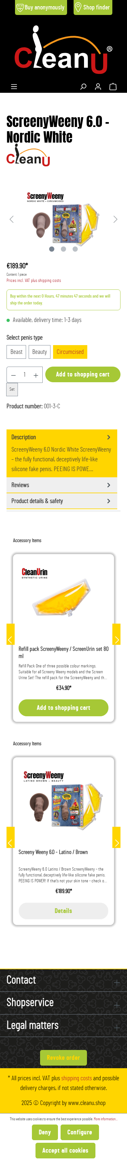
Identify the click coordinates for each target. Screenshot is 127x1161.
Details (63, 911)
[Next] (115, 218)
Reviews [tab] (20, 485)
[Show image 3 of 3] (75, 249)
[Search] (83, 85)
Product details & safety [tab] (37, 501)
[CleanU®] (28, 153)
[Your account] (98, 85)
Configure (79, 1132)
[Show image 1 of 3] (51, 249)
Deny (45, 1132)
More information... (106, 1119)
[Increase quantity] (36, 375)
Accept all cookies (65, 1150)
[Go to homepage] (63, 49)
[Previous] (11, 218)
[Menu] (14, 85)
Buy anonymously (44, 7)
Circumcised (70, 352)
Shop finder (96, 7)
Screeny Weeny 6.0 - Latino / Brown (53, 852)
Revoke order (63, 1058)
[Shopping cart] (113, 85)
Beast (16, 352)
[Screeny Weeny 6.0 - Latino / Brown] (63, 799)
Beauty (39, 352)
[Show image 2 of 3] (63, 249)
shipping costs (76, 1078)
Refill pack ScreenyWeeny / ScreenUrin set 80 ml (63, 652)
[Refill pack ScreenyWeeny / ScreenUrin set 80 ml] (63, 596)
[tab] (62, 453)
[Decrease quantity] (13, 375)
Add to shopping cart (83, 374)
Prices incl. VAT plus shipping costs (34, 280)
